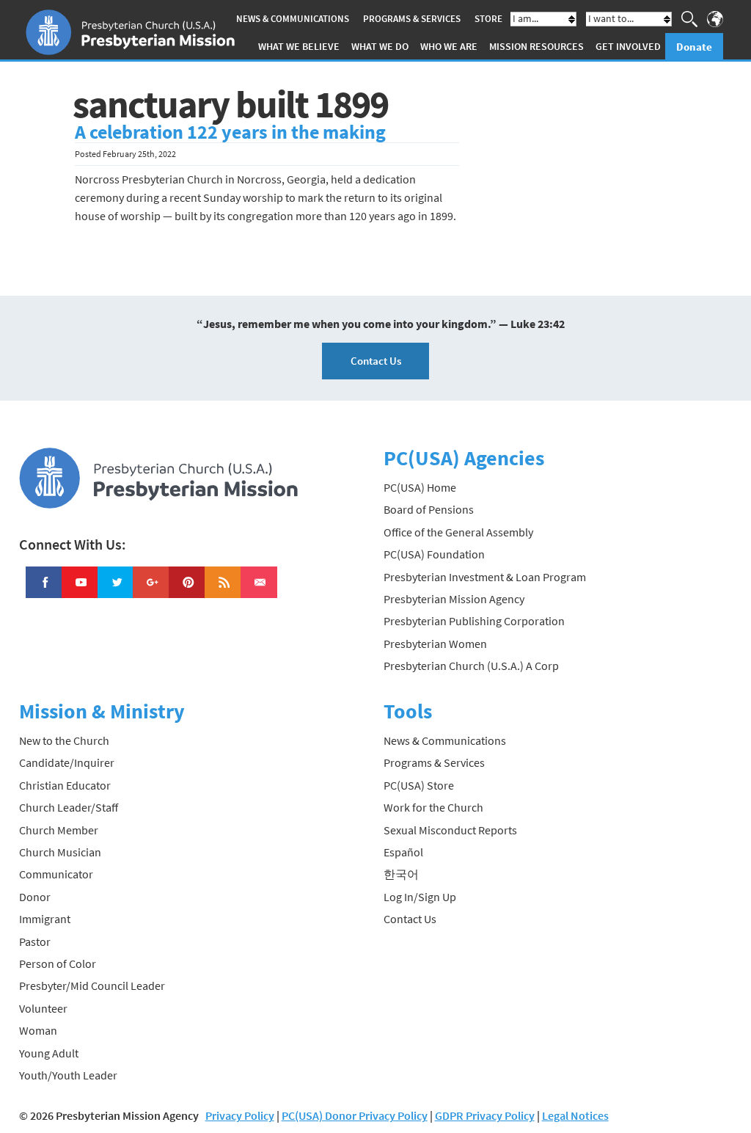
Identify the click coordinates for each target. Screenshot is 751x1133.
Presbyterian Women (435, 643)
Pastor (35, 941)
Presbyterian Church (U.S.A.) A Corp (471, 665)
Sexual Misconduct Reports (450, 830)
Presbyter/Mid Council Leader (92, 985)
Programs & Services (412, 18)
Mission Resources (536, 46)
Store (488, 18)
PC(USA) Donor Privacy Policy (355, 1115)
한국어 (401, 874)
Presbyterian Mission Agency (454, 598)
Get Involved (628, 46)
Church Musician (60, 852)
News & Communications (292, 18)
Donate (694, 47)
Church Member (58, 830)
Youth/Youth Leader (68, 1075)
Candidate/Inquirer (66, 762)
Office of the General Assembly (458, 532)
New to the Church (64, 740)
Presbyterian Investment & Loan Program (485, 576)
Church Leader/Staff (68, 807)
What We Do (380, 46)
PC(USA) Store (419, 785)
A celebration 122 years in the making (230, 132)
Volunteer (43, 1008)
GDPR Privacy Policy (485, 1115)
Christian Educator (65, 785)
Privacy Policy (239, 1115)
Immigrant (44, 918)
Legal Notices (575, 1115)
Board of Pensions (429, 509)
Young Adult (48, 1053)
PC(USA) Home (420, 487)
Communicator (56, 874)
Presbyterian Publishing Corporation (474, 620)
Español (403, 852)
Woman (38, 1030)
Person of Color (57, 963)
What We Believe (299, 46)
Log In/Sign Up (420, 896)
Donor (35, 896)
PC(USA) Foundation (434, 554)
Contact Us (376, 361)
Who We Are (448, 46)
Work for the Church (433, 807)
